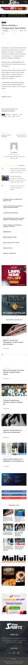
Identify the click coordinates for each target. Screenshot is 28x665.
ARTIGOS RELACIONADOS (10, 165)
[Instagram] (14, 653)
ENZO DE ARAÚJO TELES (10, 237)
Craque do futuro (7, 214)
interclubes (4, 116)
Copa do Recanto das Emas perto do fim (21, 135)
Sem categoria (7, 338)
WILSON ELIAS (7, 231)
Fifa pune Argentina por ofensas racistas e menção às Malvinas (8, 533)
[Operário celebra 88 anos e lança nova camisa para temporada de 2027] (14, 420)
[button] (2, 2)
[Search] (26, 2)
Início (3, 20)
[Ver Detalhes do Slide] (14, 305)
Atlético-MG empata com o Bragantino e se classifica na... (14, 460)
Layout (14, 658)
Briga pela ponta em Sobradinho (6, 135)
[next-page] (5, 193)
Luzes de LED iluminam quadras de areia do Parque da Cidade (12, 206)
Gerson (20, 114)
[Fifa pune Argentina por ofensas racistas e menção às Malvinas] (14, 390)
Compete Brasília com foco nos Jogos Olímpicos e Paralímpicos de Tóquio (13, 219)
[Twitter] (6, 125)
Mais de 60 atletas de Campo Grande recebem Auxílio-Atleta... (13, 372)
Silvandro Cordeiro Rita (9, 253)
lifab (9, 116)
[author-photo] (14, 150)
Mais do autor (22, 165)
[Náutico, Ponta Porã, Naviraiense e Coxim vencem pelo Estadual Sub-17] (14, 330)
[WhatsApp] (13, 125)
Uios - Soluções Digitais (17, 663)
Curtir (23, 491)
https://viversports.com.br (14, 154)
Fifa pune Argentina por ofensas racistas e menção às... (12, 402)
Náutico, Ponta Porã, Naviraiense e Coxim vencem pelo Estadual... (13, 342)
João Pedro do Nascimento (10, 213)
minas (18, 116)
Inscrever (23, 498)
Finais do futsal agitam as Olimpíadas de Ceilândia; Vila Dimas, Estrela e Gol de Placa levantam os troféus (18, 170)
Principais (7, 20)
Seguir (23, 494)
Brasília (5, 202)
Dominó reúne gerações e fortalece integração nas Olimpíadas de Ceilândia (17, 187)
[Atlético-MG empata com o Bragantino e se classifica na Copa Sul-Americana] (14, 449)
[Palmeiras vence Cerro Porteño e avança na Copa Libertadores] (20, 541)
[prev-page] (3, 193)
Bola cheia (5, 233)
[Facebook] (3, 125)
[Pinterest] (10, 125)
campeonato (14, 114)
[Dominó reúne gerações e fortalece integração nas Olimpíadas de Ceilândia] (5, 187)
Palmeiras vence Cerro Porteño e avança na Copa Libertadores (19, 547)
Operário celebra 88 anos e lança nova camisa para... (12, 431)
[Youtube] (18, 653)
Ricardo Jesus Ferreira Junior (11, 242)
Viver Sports (5, 30)
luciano (13, 116)
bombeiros (8, 114)
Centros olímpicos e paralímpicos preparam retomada (12, 225)
